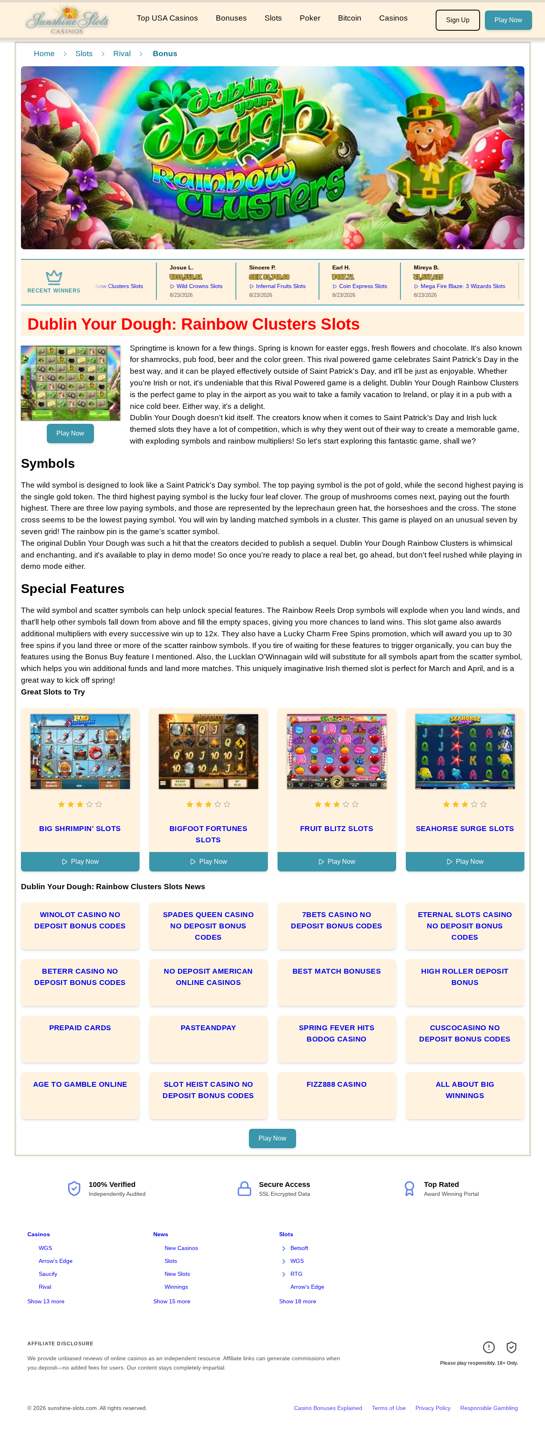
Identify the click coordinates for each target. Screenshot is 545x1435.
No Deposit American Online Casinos (208, 977)
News (160, 1234)
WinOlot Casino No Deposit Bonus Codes (80, 920)
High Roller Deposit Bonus (465, 977)
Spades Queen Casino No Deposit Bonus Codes (208, 926)
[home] (67, 31)
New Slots (177, 1274)
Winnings (176, 1287)
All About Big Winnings (465, 1090)
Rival (122, 53)
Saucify (48, 1274)
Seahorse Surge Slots (465, 829)
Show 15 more (171, 1301)
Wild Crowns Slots (183, 286)
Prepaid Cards (80, 1028)
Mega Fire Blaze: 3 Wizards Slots (446, 286)
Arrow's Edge (56, 1261)
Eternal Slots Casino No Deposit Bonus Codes (465, 926)
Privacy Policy (433, 1408)
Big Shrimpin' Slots (80, 829)
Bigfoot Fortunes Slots (208, 834)
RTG (296, 1274)
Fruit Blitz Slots (337, 829)
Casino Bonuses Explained (328, 1408)
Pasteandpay (208, 1028)
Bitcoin (349, 18)
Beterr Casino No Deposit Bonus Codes (80, 977)
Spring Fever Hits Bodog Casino (337, 1033)
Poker (310, 18)
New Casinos (181, 1248)
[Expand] (284, 1248)
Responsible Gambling (489, 1408)
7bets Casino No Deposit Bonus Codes (336, 920)
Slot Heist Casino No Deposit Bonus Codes (208, 1090)
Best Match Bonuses (336, 971)
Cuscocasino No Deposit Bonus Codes (465, 1033)
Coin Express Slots (346, 286)
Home (44, 53)
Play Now (508, 20)
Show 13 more (46, 1301)
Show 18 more (297, 1301)
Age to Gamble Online (80, 1084)
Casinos (393, 18)
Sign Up (458, 20)
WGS (45, 1248)
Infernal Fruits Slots (264, 286)
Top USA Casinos (167, 18)
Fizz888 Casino (337, 1084)
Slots (273, 18)
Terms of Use (389, 1408)
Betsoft (299, 1248)
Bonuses (231, 18)
